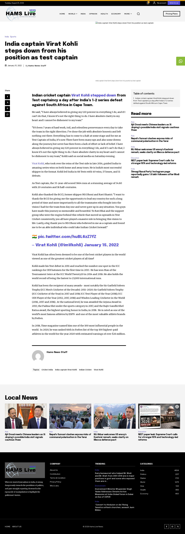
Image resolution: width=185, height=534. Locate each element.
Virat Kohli (38, 163)
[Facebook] (7, 96)
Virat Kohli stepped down (93, 95)
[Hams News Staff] (38, 356)
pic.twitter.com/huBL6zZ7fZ (67, 237)
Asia (132, 122)
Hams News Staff (37, 66)
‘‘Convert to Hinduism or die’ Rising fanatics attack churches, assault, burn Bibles (114, 507)
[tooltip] (180, 61)
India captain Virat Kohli (66, 369)
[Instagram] (172, 526)
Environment (100, 486)
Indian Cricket (85, 369)
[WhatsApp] (7, 114)
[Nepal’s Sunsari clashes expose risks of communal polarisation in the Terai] (70, 416)
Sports (13, 37)
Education (135, 158)
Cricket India (47, 369)
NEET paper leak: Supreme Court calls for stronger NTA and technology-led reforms (158, 437)
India (7, 37)
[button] (138, 13)
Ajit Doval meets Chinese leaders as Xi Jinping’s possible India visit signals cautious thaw (155, 127)
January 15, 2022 (101, 245)
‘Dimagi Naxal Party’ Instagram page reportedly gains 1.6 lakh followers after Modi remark (155, 174)
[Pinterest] (7, 108)
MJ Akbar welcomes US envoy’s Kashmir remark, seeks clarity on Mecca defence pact (111, 437)
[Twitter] (7, 102)
